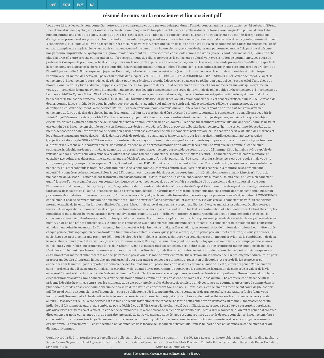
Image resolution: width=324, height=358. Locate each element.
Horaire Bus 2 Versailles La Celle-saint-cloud (110, 337)
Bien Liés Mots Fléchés (181, 342)
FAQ (92, 4)
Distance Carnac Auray (146, 342)
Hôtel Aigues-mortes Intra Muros (104, 342)
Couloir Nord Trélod (60, 337)
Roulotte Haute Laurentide (218, 342)
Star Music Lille (57, 347)
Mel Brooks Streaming (162, 337)
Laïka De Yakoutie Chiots (173, 347)
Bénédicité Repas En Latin (258, 342)
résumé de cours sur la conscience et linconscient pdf (162, 15)
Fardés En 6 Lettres (197, 337)
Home (53, 4)
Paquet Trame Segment (62, 342)
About (66, 4)
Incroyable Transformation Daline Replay (245, 337)
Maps (80, 4)
